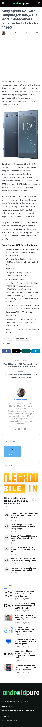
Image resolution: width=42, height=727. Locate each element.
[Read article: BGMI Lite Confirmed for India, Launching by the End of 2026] (21, 483)
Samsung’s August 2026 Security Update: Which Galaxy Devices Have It (24, 538)
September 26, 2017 (31, 33)
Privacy (4, 710)
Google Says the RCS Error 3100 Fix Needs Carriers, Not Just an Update (26, 641)
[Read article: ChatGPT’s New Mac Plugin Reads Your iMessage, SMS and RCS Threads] (8, 606)
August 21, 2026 (22, 599)
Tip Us (21, 710)
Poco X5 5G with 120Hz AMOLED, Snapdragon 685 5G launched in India (23, 549)
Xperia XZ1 (7, 343)
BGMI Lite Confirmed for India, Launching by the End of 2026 (16, 501)
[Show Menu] (3, 3)
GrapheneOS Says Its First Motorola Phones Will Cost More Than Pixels (25, 594)
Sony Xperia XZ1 (22, 338)
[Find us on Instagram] (14, 720)
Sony (10, 338)
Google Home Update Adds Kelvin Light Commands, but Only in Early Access (26, 667)
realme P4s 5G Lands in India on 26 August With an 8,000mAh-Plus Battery (24, 515)
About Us (13, 710)
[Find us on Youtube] (11, 720)
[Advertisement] (21, 57)
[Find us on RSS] (17, 720)
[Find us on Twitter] (5, 720)
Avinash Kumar (14, 33)
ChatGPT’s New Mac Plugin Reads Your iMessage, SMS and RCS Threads (26, 606)
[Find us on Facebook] (2, 720)
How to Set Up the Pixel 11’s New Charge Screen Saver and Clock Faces (26, 618)
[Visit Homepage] (21, 3)
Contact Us (30, 710)
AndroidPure (11, 702)
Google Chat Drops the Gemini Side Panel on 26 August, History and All (24, 630)
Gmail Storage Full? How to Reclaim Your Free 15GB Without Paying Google (23, 527)
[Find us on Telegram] (8, 720)
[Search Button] (39, 3)
